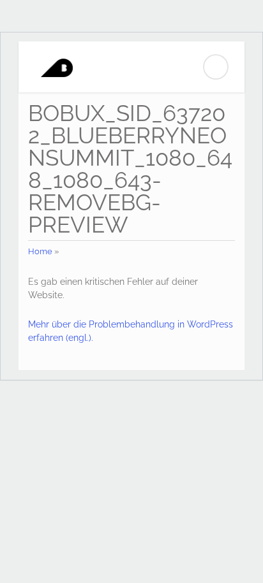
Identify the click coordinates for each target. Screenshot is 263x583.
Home (40, 251)
